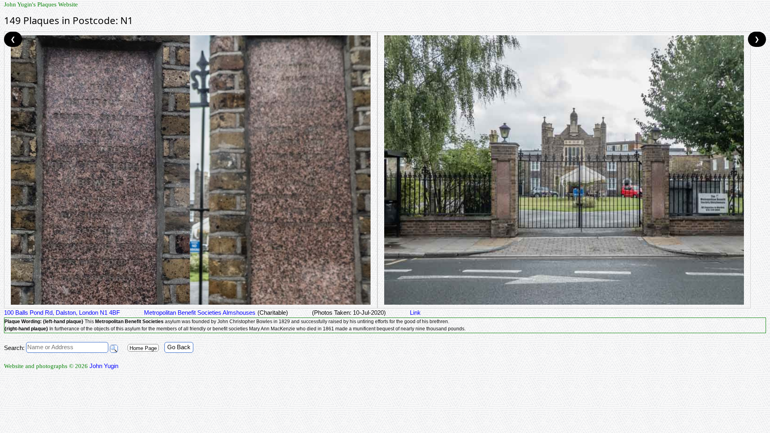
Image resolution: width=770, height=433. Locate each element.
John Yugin (103, 365)
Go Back (178, 347)
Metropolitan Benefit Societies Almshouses (199, 312)
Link (415, 312)
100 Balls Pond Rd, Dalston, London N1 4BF (62, 312)
